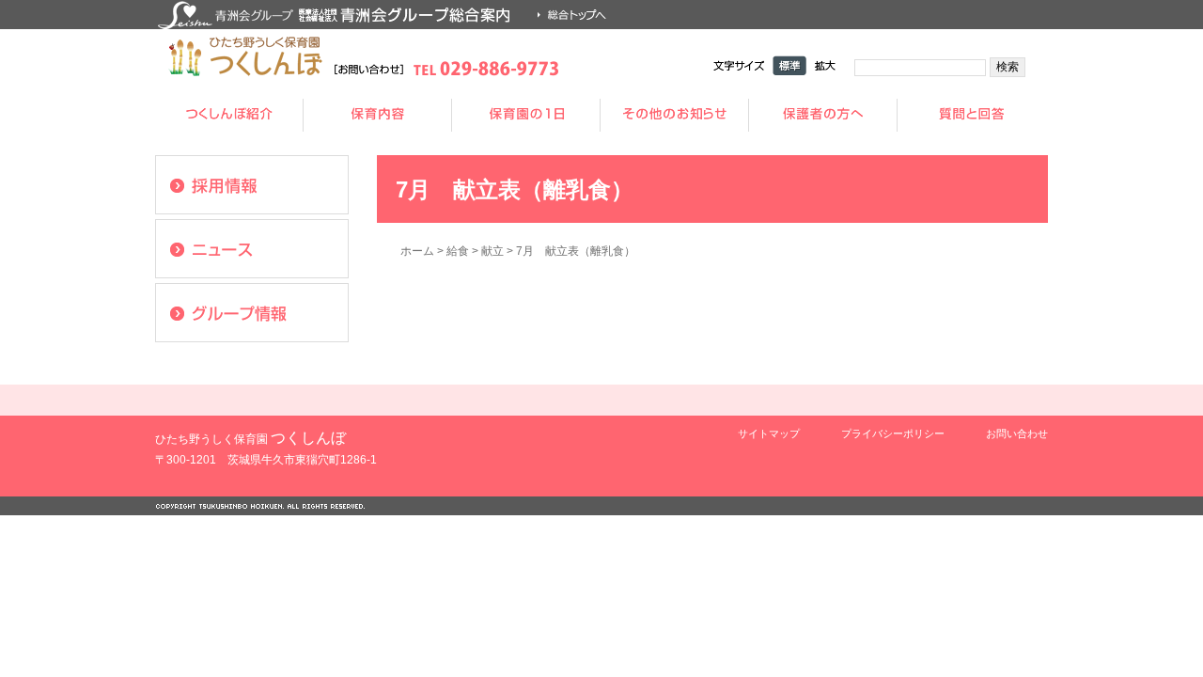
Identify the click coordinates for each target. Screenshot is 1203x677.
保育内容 (377, 115)
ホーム (417, 251)
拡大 (825, 65)
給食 (457, 251)
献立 (492, 251)
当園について (229, 115)
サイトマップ (769, 433)
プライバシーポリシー (893, 433)
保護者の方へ (823, 115)
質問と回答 (971, 115)
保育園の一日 (526, 115)
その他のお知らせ (674, 115)
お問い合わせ (1017, 433)
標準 (789, 65)
